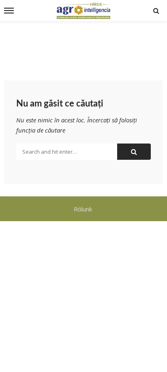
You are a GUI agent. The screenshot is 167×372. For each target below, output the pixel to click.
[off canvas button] (9, 10)
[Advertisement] (83, 45)
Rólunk (84, 209)
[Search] (156, 10)
